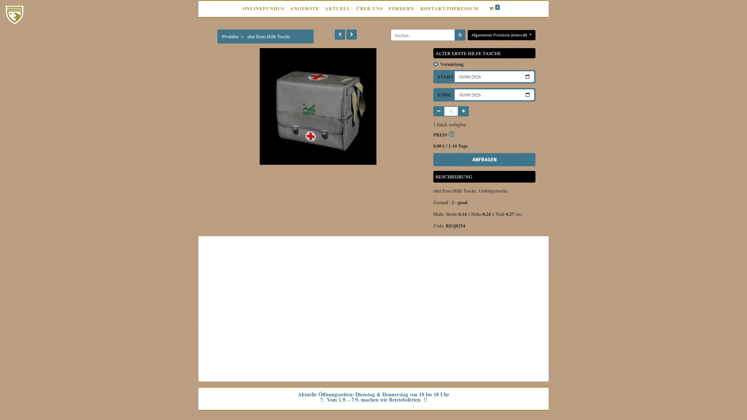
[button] (340, 34)
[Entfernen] (438, 111)
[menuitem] (263, 8)
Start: (444, 76)
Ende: (444, 94)
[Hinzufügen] (463, 111)
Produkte (230, 36)
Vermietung (452, 64)
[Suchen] (460, 35)
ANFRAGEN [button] (484, 159)
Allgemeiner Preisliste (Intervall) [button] (500, 35)
